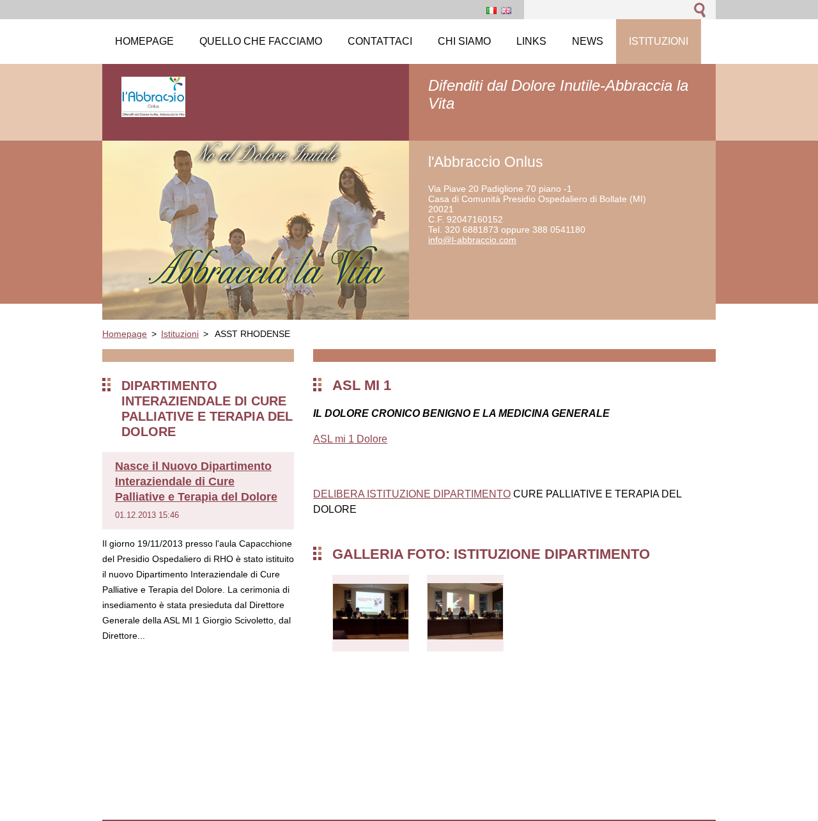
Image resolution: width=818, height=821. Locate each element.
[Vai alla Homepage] (153, 111)
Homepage (124, 334)
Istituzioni (180, 334)
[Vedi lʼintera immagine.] (370, 613)
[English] (506, 10)
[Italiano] (491, 10)
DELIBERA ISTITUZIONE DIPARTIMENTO (412, 494)
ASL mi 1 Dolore (350, 439)
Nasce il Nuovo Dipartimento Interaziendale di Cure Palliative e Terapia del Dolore (196, 481)
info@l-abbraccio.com (472, 240)
